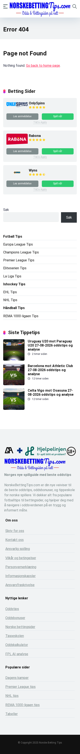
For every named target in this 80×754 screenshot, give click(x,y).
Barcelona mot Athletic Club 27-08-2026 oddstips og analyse (50, 370)
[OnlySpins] (17, 106)
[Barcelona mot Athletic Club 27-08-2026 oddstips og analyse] (14, 384)
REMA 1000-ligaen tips (22, 705)
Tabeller (11, 714)
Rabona (35, 136)
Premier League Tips (18, 260)
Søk (6, 210)
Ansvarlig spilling (17, 549)
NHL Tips (10, 300)
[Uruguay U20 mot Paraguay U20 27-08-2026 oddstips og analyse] (14, 359)
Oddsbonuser (15, 618)
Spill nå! (57, 116)
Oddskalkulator (16, 645)
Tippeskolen (14, 636)
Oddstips (12, 609)
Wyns (33, 170)
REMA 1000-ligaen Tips (20, 316)
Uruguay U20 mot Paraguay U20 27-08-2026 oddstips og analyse (50, 345)
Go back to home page (43, 66)
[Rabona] (17, 144)
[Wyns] (17, 176)
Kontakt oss (14, 540)
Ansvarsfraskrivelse (20, 585)
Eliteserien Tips (14, 268)
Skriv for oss (14, 531)
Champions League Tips (21, 252)
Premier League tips (20, 687)
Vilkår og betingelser (20, 558)
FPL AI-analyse (16, 654)
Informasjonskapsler (20, 576)
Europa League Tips (18, 244)
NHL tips (12, 696)
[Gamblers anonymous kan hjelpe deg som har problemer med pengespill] (9, 455)
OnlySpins (37, 103)
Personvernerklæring (20, 567)
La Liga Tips (12, 276)
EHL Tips (10, 292)
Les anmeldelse (22, 116)
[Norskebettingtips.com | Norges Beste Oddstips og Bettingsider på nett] (40, 9)
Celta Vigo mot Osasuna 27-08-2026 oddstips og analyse (51, 392)
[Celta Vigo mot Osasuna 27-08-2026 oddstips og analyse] (14, 409)
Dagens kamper (17, 678)
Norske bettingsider (20, 627)
